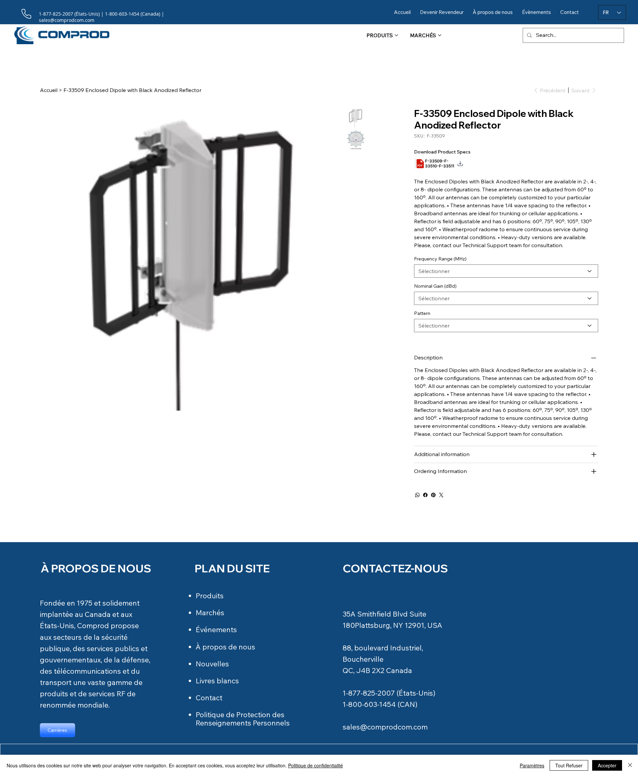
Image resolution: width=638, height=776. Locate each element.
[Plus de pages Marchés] (439, 35)
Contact (209, 697)
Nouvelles (212, 663)
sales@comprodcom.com (385, 727)
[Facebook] (425, 495)
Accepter (607, 765)
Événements (216, 629)
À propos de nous (225, 646)
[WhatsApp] (417, 495)
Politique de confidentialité (315, 765)
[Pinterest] (433, 495)
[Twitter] (441, 495)
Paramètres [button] (532, 765)
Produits (210, 595)
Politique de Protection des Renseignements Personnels (243, 719)
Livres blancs (217, 680)
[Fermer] (630, 765)
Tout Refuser (569, 765)
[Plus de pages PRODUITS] (396, 35)
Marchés (210, 612)
